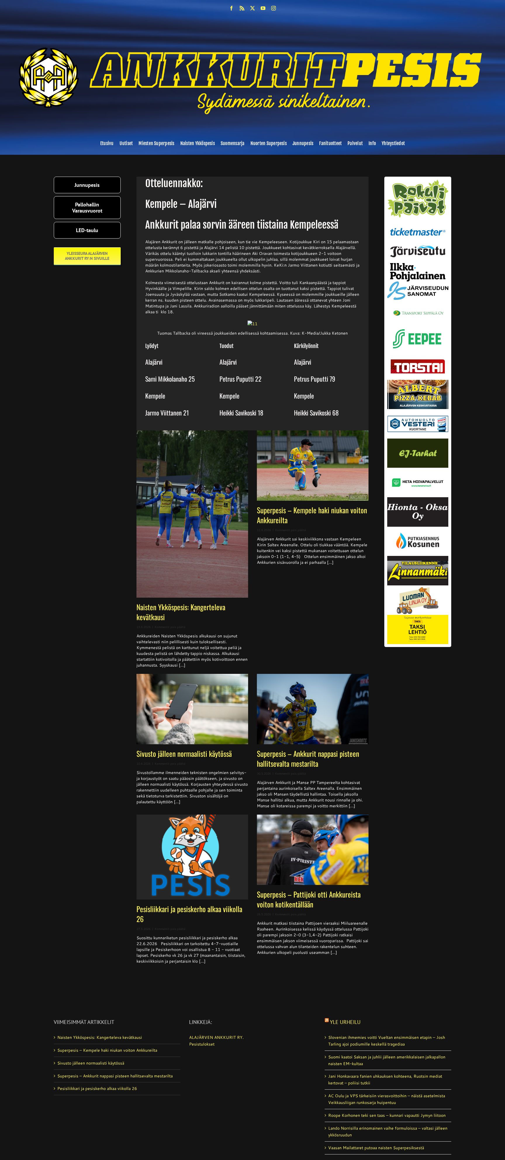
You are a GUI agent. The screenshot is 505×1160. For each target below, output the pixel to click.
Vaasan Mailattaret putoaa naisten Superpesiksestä (376, 1148)
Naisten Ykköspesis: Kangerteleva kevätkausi (180, 611)
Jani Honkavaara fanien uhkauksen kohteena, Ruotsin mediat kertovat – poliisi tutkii (385, 1079)
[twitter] (252, 8)
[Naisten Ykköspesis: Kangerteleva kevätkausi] (192, 514)
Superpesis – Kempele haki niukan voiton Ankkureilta (312, 515)
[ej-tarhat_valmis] (417, 441)
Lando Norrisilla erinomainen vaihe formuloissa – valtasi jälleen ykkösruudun (387, 1131)
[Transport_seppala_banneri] (417, 308)
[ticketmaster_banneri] (417, 226)
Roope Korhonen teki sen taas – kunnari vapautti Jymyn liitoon (387, 1115)
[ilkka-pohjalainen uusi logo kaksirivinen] (417, 265)
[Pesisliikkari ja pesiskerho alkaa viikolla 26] (192, 857)
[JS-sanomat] (417, 283)
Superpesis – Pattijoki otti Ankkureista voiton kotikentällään (309, 899)
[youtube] (263, 8)
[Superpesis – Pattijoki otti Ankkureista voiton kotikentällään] (313, 850)
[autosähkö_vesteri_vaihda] (417, 411)
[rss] (242, 8)
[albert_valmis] (417, 382)
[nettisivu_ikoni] (417, 182)
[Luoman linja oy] (417, 587)
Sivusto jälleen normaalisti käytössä (184, 753)
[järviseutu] (417, 247)
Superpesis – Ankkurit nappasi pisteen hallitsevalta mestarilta (308, 758)
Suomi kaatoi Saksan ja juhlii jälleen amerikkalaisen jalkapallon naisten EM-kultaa (386, 1060)
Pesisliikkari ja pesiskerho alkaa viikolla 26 (189, 913)
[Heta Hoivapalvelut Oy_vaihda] (417, 470)
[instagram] (273, 8)
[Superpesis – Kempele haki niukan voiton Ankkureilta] (313, 465)
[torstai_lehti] (417, 361)
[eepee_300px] (417, 328)
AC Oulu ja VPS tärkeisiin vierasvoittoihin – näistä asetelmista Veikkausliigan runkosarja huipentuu (386, 1099)
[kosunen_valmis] (417, 529)
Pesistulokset (202, 1044)
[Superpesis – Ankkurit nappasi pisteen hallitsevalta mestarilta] (313, 709)
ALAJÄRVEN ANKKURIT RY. (216, 1037)
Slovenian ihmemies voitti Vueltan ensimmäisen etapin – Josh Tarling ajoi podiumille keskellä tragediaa (386, 1040)
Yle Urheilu (345, 1022)
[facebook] (231, 8)
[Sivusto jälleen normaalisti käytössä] (192, 709)
